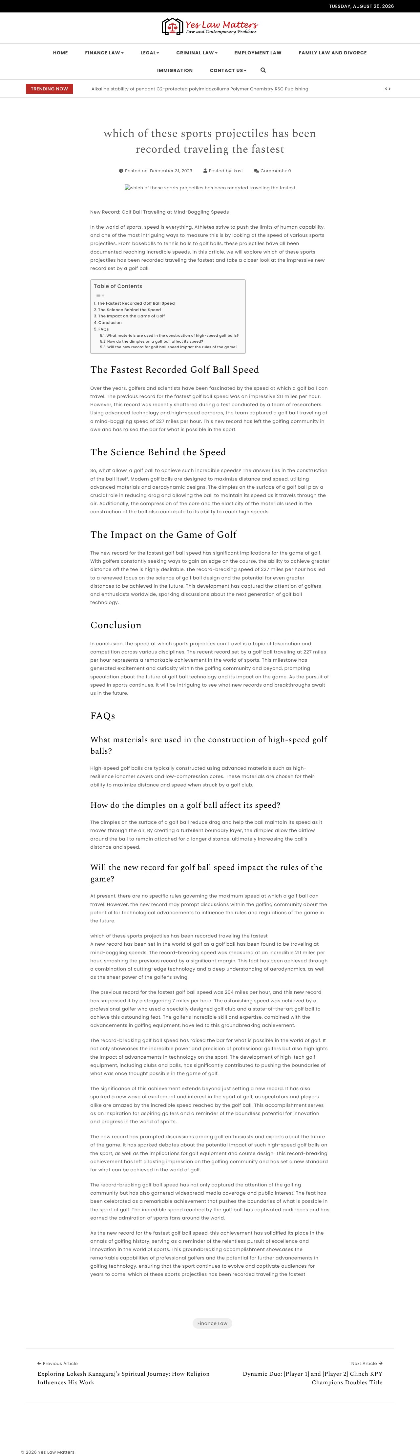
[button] (386, 89)
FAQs (103, 329)
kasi (238, 171)
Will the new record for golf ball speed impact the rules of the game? (172, 347)
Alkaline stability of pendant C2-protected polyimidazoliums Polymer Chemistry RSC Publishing (200, 89)
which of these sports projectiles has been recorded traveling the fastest (210, 141)
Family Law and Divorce (333, 52)
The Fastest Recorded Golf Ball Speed (136, 303)
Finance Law (102, 52)
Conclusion (110, 323)
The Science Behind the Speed (129, 310)
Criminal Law (195, 52)
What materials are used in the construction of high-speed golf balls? (173, 335)
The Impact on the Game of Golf (131, 316)
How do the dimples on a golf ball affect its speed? (155, 341)
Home (60, 52)
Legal (148, 52)
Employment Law (258, 52)
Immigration (175, 70)
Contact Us (226, 70)
